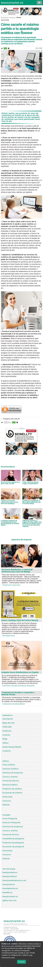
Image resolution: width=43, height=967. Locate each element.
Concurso (7, 801)
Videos (6, 743)
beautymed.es (9, 884)
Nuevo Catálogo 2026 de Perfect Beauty (20, 620)
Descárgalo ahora (8, 635)
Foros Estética (9, 765)
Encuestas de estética (12, 793)
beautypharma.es (10, 888)
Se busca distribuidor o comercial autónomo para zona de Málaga (17, 570)
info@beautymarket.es (10, 927)
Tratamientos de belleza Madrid (13, 704)
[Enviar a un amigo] (8, 423)
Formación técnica (11, 781)
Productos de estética (12, 789)
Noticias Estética (10, 785)
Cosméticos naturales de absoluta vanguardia (18, 685)
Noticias (12, 17)
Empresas (7, 731)
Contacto (7, 751)
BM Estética (4, 17)
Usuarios (6, 735)
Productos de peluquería (13, 843)
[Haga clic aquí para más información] (11, 413)
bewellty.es (7, 892)
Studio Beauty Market (12, 747)
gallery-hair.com (10, 900)
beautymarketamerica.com (14, 880)
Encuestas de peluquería (13, 846)
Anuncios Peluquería (11, 822)
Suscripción (8, 719)
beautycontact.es (10, 896)
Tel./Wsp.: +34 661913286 (11, 929)
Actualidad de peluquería (13, 838)
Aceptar (21, 962)
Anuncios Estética (10, 769)
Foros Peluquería (10, 818)
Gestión (5, 20)
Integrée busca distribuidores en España (20, 672)
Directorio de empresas (13, 773)
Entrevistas (8, 797)
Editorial (6, 805)
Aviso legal (7, 933)
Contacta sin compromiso (11, 585)
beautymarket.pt (10, 876)
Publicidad (7, 727)
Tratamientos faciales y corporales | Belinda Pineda (18, 693)
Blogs (5, 739)
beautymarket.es (12, 2)
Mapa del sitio (9, 723)
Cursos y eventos (10, 777)
